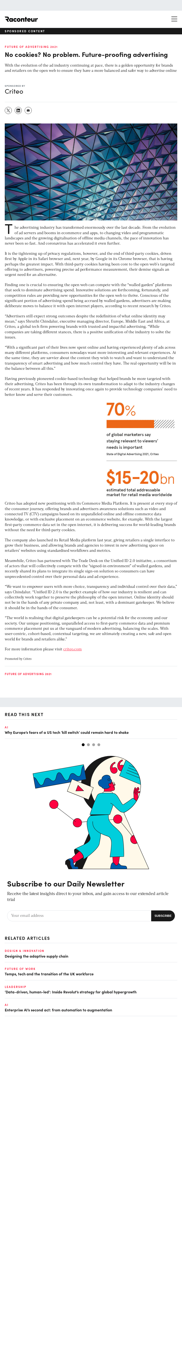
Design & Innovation (24, 951)
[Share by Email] (28, 110)
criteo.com (72, 649)
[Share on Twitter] (8, 110)
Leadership (15, 987)
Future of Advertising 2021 (31, 47)
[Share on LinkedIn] (18, 110)
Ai (7, 727)
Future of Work (20, 969)
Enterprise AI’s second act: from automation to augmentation (58, 1009)
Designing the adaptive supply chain (36, 956)
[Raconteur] (21, 19)
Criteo (27, 659)
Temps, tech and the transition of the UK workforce (49, 973)
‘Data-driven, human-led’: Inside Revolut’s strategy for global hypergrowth (70, 991)
